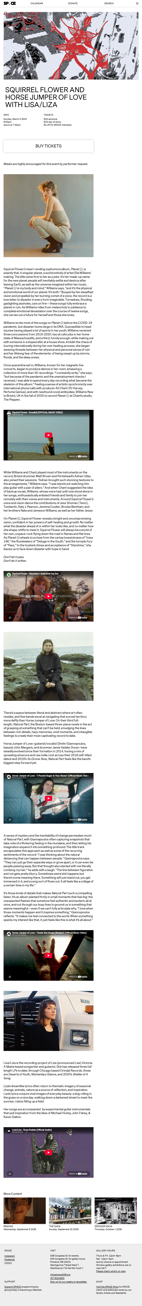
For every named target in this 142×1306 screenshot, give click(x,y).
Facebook (9, 1259)
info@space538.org (60, 1274)
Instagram (9, 1256)
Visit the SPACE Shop (107, 1286)
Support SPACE (12, 1286)
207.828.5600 (57, 1278)
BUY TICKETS (49, 146)
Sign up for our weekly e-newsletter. (68, 1281)
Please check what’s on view (110, 1271)
